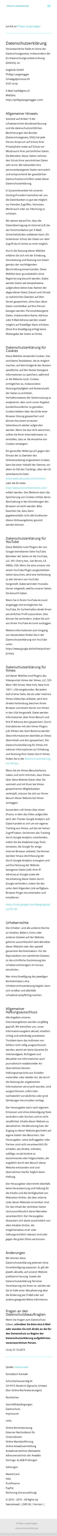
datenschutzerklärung (26, 1528)
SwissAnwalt (21, 1367)
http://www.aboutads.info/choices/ (26, 478)
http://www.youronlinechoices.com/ (26, 487)
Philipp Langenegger (29, 26)
